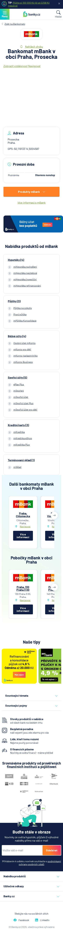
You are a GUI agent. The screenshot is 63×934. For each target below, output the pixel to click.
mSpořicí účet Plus (23, 403)
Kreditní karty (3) (18, 425)
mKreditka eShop (22, 438)
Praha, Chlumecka (23, 515)
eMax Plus (18, 384)
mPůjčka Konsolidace (24, 320)
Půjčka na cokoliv (22, 308)
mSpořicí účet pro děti (25, 409)
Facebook (24, 920)
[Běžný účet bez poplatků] (33, 224)
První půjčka (19, 314)
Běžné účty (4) (17, 336)
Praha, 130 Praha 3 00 (22, 588)
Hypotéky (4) (16, 259)
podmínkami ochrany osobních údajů (40, 863)
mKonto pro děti (22, 349)
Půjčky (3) (14, 301)
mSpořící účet (20, 396)
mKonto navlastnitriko (25, 355)
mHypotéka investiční (25, 279)
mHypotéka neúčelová (25, 273)
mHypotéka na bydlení (25, 266)
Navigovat (34, 66)
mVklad (17, 467)
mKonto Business (23, 361)
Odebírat (51, 850)
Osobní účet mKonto (24, 343)
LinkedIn (45, 920)
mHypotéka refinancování (27, 285)
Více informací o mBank (32, 202)
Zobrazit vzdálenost (16, 66)
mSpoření (18, 390)
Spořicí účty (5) (17, 377)
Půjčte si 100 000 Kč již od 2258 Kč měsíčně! (29, 4)
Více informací (23, 536)
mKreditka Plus (21, 444)
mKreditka (19, 431)
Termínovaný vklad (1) (21, 460)
